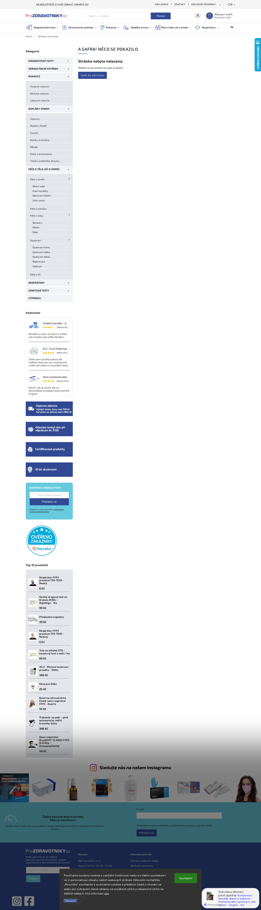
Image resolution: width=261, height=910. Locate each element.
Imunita (34, 132)
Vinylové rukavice (39, 86)
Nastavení (70, 901)
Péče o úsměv (37, 179)
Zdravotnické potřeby (43, 68)
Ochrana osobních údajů (144, 860)
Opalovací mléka (41, 252)
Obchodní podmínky (203, 4)
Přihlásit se (49, 501)
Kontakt (180, 4)
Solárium (37, 266)
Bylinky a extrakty (40, 140)
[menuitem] (44, 27)
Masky (36, 227)
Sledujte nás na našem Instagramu (135, 767)
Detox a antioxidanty (41, 154)
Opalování (35, 240)
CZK (230, 4)
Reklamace (161, 4)
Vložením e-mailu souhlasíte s (47, 510)
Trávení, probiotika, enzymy (44, 160)
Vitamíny (35, 118)
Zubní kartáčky (40, 191)
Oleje (35, 232)
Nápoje (34, 146)
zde (106, 893)
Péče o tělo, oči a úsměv (44, 169)
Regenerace (38, 261)
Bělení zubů (38, 186)
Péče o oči (35, 274)
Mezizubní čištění (41, 195)
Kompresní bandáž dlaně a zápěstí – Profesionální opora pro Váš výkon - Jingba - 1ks (236, 900)
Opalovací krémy (41, 247)
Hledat (161, 16)
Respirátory (36, 282)
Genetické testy (38, 290)
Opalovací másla (41, 256)
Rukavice (34, 76)
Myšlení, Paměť (38, 125)
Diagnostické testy (41, 60)
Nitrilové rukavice (39, 93)
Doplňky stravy (39, 108)
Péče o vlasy (36, 215)
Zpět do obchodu (92, 75)
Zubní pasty (38, 200)
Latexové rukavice (39, 100)
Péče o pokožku (38, 208)
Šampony (37, 222)
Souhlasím (186, 878)
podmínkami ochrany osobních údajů (47, 510)
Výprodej (34, 298)
